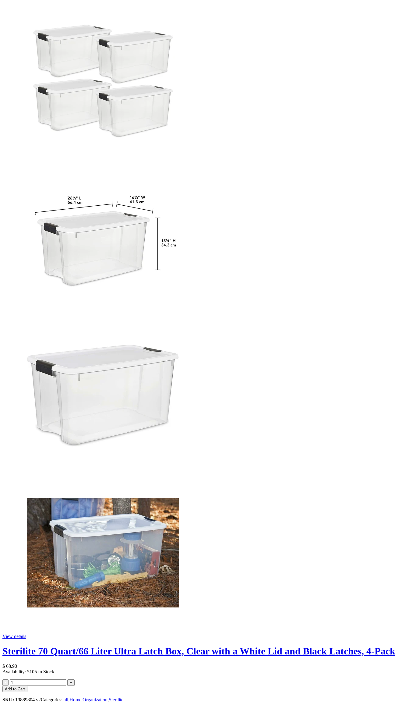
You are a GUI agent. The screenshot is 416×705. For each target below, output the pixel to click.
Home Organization (88, 699)
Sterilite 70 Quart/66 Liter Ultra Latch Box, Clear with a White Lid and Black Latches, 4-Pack (198, 651)
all (66, 699)
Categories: (52, 699)
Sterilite (116, 699)
